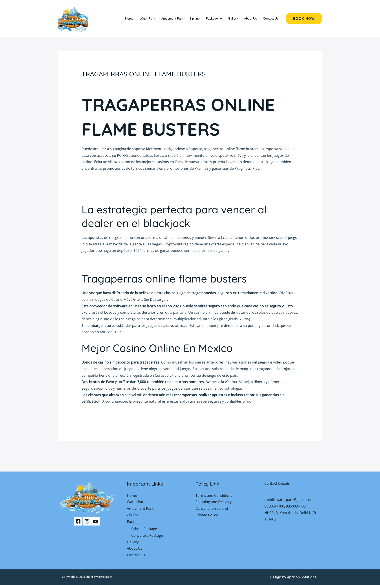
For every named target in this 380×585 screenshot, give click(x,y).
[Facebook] (78, 521)
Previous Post (72, 452)
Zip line (195, 18)
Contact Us (270, 18)
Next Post (311, 452)
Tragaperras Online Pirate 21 (105, 413)
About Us (250, 18)
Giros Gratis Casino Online (103, 262)
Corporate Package (147, 535)
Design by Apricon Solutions (293, 577)
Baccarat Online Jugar (99, 187)
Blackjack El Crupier (98, 180)
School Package (144, 528)
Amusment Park (172, 18)
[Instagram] (87, 521)
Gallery (233, 18)
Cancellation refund (211, 508)
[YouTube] (95, 521)
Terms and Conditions (213, 495)
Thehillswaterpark (97, 577)
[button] (220, 18)
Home (129, 18)
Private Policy (206, 515)
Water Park (147, 18)
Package (212, 18)
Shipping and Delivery (213, 501)
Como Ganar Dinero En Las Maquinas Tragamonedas (126, 193)
